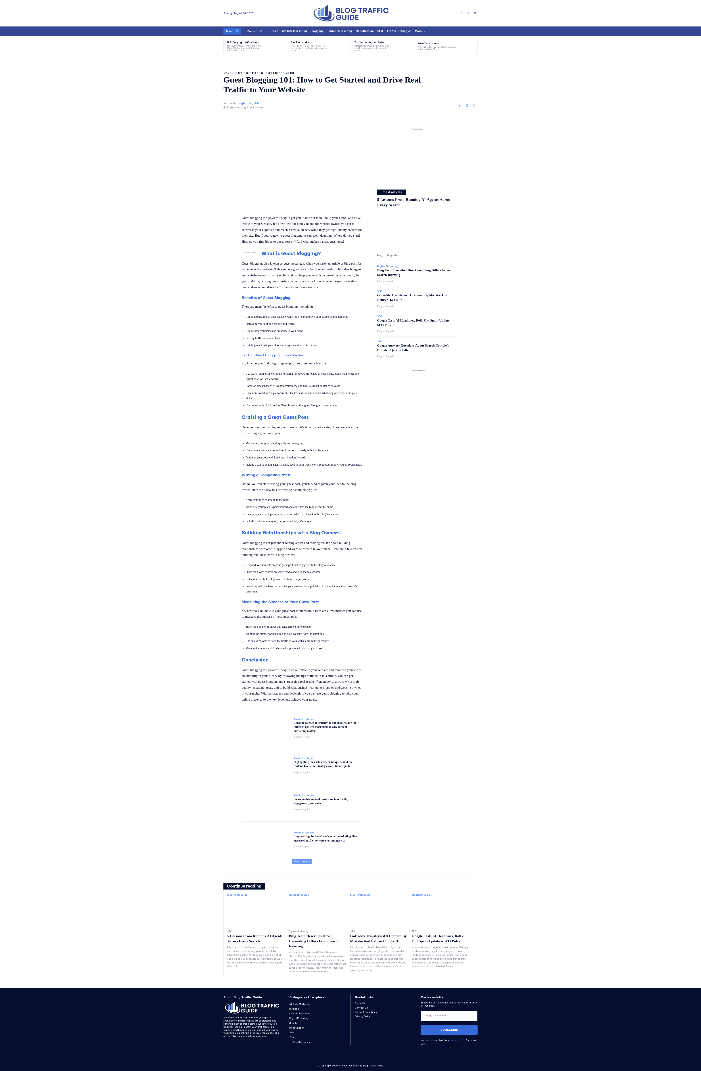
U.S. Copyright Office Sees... (244, 42)
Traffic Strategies (248, 73)
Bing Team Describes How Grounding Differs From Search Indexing (314, 941)
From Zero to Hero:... (430, 43)
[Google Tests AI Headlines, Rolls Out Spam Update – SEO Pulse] (441, 912)
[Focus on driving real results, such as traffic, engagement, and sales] (266, 802)
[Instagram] (468, 13)
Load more (300, 861)
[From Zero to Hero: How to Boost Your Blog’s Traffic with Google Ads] (467, 46)
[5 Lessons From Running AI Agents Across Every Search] (418, 231)
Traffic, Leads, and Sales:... (370, 42)
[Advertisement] (418, 156)
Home (227, 73)
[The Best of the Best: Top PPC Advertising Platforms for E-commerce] (340, 46)
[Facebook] (461, 13)
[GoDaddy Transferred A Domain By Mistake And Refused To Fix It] (379, 912)
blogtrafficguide (248, 103)
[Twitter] (475, 13)
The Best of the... (301, 42)
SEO (379, 291)
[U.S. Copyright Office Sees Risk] (276, 46)
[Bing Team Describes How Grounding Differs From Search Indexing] (318, 912)
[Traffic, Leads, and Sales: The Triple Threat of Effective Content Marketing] (403, 46)
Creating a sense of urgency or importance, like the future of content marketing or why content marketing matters (325, 727)
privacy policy (457, 1040)
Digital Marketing (387, 266)
